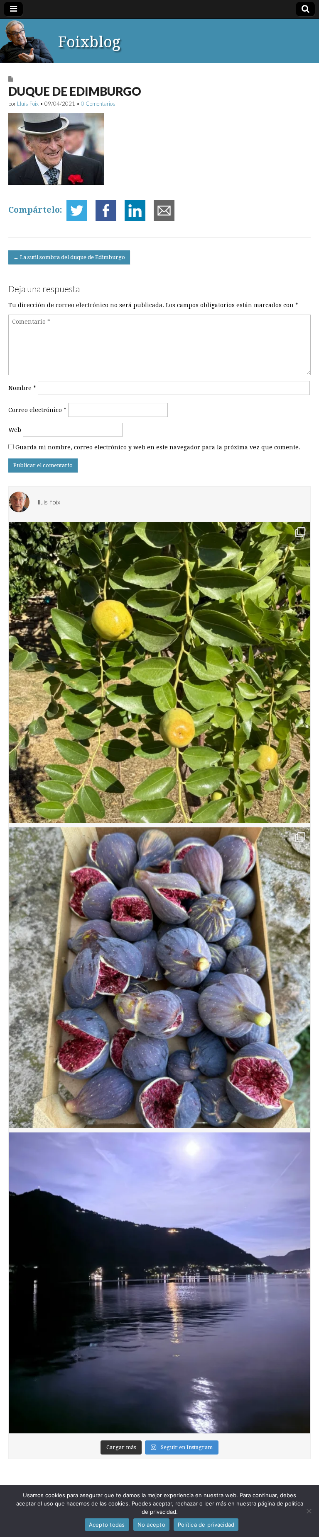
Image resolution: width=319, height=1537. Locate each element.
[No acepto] (308, 1511)
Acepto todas (107, 1524)
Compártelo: (35, 210)
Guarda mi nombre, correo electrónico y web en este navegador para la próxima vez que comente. (157, 447)
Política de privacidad (206, 1524)
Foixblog (89, 42)
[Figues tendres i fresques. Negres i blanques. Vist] (159, 977)
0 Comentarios (98, 103)
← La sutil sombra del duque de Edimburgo (69, 257)
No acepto (151, 1524)
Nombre (22, 388)
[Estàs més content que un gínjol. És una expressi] (159, 672)
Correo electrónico (37, 410)
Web (14, 430)
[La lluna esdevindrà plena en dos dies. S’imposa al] (159, 1282)
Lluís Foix (28, 103)
